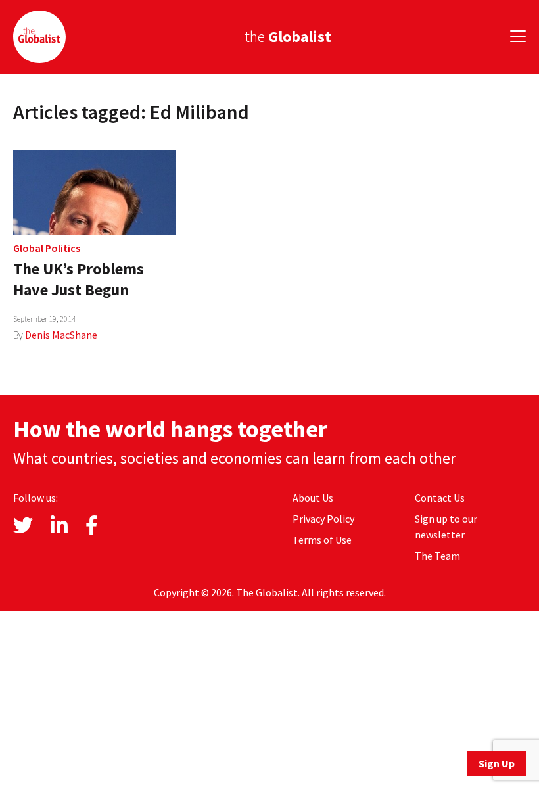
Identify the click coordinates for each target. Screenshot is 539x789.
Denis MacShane (61, 334)
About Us (313, 497)
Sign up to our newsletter (446, 526)
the (288, 36)
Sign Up (497, 763)
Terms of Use (322, 539)
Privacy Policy (323, 518)
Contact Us (440, 497)
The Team (437, 555)
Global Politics (46, 247)
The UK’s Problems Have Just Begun (78, 279)
